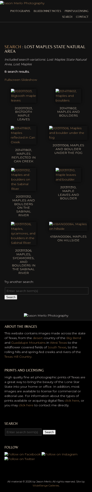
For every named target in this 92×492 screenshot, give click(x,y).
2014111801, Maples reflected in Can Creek (23, 155)
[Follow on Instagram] (59, 454)
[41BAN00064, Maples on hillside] (68, 229)
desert (38, 338)
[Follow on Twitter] (19, 459)
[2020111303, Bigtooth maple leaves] (23, 100)
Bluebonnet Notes (47, 11)
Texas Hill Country (17, 357)
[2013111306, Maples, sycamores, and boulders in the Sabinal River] (23, 243)
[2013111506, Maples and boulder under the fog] (68, 137)
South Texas (57, 347)
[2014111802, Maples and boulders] (68, 100)
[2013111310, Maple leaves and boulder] (68, 179)
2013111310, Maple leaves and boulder (68, 192)
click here (72, 401)
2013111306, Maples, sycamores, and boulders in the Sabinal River (24, 261)
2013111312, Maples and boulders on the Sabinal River (23, 205)
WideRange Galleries (46, 485)
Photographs (20, 11)
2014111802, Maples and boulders (68, 112)
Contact (82, 16)
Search (67, 16)
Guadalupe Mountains (28, 343)
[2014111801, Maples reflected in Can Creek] (23, 142)
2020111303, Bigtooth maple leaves (24, 113)
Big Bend (73, 338)
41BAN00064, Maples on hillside (68, 238)
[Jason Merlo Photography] (22, 3)
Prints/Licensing (76, 11)
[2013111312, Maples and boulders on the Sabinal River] (23, 189)
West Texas (58, 343)
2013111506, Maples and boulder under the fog (68, 149)
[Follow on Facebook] (22, 454)
